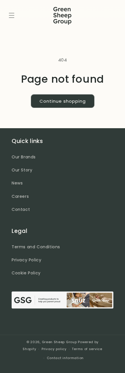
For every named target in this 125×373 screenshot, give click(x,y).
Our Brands (24, 157)
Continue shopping (63, 101)
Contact (21, 209)
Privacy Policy (26, 260)
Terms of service (87, 349)
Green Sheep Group (59, 342)
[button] (11, 15)
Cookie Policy (26, 273)
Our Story (22, 170)
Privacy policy (54, 349)
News (17, 183)
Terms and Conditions (36, 247)
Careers (20, 196)
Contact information (65, 358)
